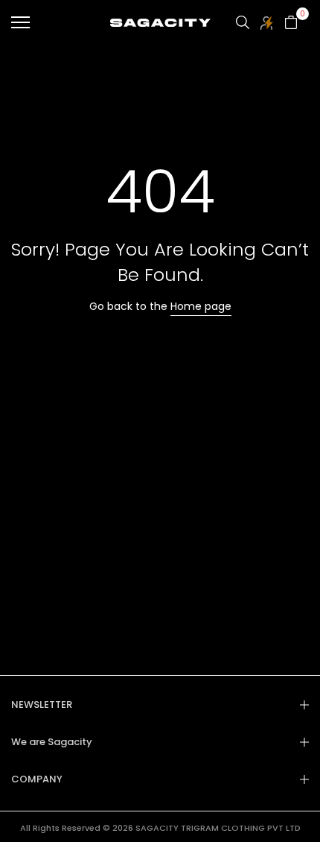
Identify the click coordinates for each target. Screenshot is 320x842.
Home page (200, 306)
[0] (291, 22)
